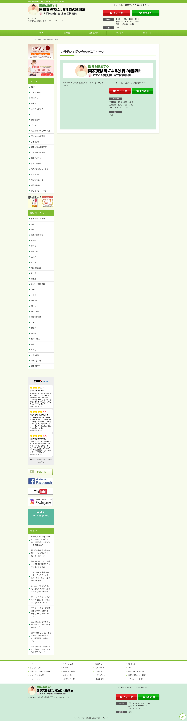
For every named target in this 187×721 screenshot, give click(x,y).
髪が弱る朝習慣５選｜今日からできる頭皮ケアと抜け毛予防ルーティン (40, 553)
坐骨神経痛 (35, 339)
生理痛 (33, 279)
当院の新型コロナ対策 (39, 169)
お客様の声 (93, 33)
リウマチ (34, 262)
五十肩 (33, 257)
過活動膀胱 (35, 311)
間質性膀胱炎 (36, 317)
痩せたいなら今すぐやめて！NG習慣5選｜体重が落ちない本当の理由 (40, 600)
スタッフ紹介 (36, 92)
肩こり (33, 306)
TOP (41, 33)
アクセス (119, 33)
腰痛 (33, 344)
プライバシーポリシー (39, 191)
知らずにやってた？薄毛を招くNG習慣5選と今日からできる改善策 (40, 564)
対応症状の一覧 (37, 180)
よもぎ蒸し (35, 142)
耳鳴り (33, 350)
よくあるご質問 (37, 109)
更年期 (33, 246)
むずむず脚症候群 (38, 284)
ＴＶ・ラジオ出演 (38, 153)
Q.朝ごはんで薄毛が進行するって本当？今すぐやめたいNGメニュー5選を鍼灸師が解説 (40, 576)
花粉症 (33, 273)
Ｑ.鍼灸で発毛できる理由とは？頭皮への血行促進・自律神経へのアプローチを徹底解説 (40, 541)
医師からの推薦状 (38, 136)
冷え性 (33, 295)
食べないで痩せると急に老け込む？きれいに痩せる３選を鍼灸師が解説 (40, 589)
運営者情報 (35, 185)
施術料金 (67, 33)
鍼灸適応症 (35, 366)
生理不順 (34, 251)
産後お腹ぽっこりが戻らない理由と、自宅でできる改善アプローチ (40, 624)
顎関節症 (34, 300)
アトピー (34, 322)
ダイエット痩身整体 (39, 219)
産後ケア (34, 333)
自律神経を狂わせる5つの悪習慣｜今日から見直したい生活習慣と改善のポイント (41, 637)
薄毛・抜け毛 (36, 361)
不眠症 (33, 240)
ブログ (33, 125)
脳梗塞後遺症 (36, 268)
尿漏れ (33, 328)
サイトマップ (36, 174)
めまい (33, 224)
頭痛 (33, 229)
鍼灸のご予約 (36, 158)
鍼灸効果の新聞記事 (39, 147)
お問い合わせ (146, 33)
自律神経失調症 (37, 235)
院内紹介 (34, 103)
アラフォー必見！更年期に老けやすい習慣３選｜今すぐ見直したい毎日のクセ (40, 612)
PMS (33, 290)
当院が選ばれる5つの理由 (41, 131)
